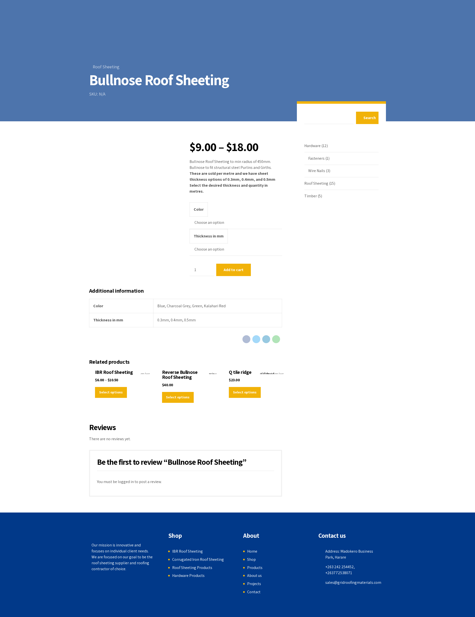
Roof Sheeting (106, 67)
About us (254, 575)
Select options (111, 392)
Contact (254, 591)
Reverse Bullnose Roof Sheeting (179, 374)
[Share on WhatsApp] (276, 339)
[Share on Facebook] (246, 339)
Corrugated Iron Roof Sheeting (198, 559)
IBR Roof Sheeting (114, 372)
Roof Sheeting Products (192, 567)
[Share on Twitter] (256, 339)
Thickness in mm (209, 236)
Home (252, 551)
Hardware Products (188, 575)
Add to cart (233, 269)
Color (199, 209)
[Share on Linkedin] (266, 339)
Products (254, 567)
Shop (251, 559)
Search (369, 117)
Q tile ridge (240, 372)
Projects (254, 583)
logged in (126, 481)
